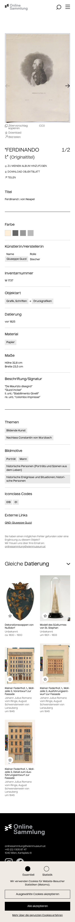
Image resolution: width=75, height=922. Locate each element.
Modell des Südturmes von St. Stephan (53, 626)
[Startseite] (16, 7)
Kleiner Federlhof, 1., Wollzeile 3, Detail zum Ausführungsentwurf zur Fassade (19, 774)
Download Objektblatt (24, 171)
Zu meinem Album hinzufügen (27, 165)
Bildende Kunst (16, 430)
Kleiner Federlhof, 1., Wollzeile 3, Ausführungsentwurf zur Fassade (55, 691)
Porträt (11, 459)
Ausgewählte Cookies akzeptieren (37, 894)
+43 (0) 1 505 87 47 (16, 849)
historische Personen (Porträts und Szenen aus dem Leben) (36, 467)
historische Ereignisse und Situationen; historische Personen (35, 478)
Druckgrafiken (42, 301)
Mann (23, 459)
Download (14, 132)
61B (8, 502)
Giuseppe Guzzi (17, 259)
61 (16, 502)
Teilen (12, 177)
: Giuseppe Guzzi (18, 522)
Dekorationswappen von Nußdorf (19, 626)
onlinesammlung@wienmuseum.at (25, 546)
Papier (10, 342)
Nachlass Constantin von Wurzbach (29, 437)
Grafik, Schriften (16, 301)
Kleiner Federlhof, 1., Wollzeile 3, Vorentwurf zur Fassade (19, 691)
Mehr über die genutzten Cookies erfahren (37, 915)
